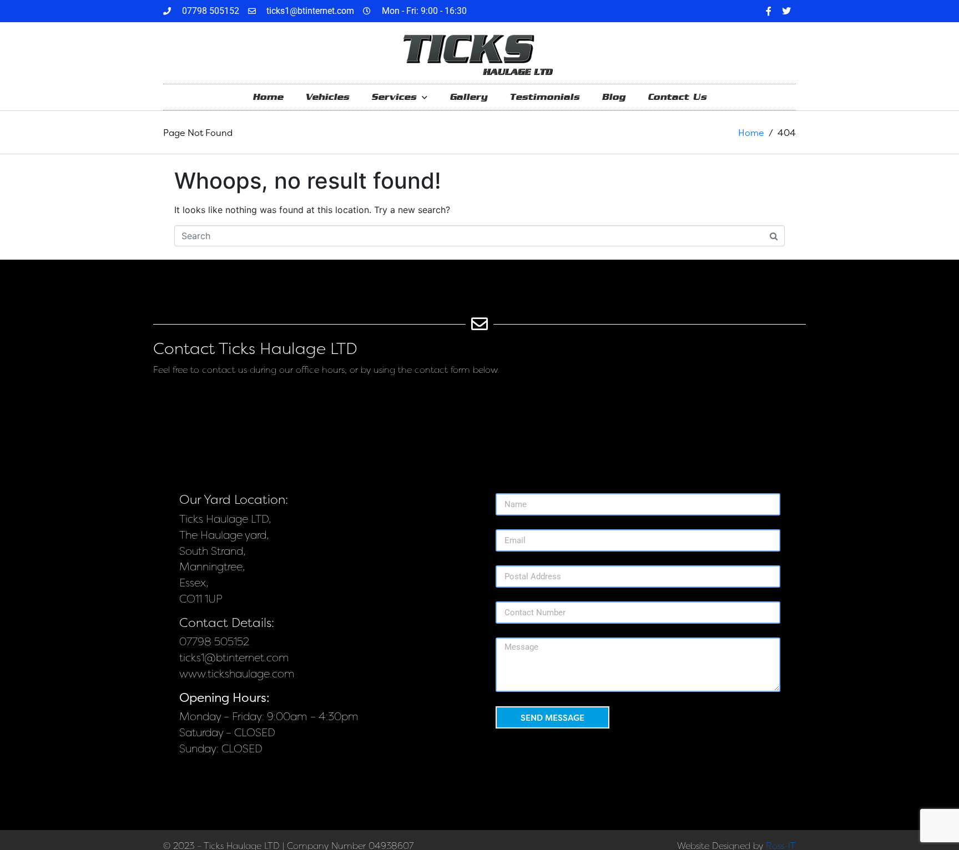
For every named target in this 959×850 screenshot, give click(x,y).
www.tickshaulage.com (237, 674)
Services (393, 97)
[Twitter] (786, 11)
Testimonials (544, 97)
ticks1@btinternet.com (234, 658)
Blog (613, 97)
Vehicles (327, 97)
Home (268, 97)
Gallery (468, 97)
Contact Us (677, 97)
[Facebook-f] (769, 11)
